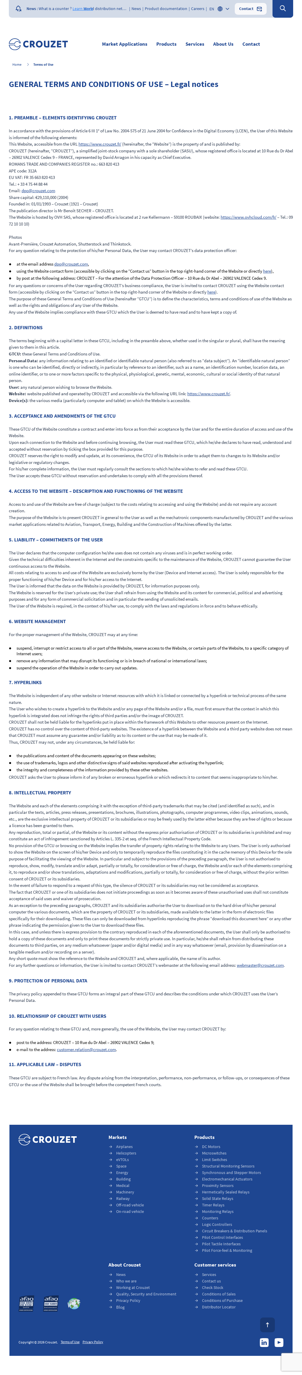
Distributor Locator (219, 1307)
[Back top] (267, 1325)
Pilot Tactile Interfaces (221, 1243)
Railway (123, 1198)
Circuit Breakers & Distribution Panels (234, 1231)
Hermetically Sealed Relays (226, 1192)
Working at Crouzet (133, 1287)
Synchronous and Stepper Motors (231, 1172)
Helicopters (126, 1153)
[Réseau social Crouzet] (264, 1342)
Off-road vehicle (130, 1205)
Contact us (211, 1281)
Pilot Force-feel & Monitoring (227, 1250)
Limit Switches (214, 1159)
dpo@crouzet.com (38, 191)
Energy (122, 1172)
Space (121, 1166)
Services (209, 1274)
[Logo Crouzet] (38, 44)
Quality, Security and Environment (146, 1294)
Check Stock (212, 1287)
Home (17, 64)
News (121, 1274)
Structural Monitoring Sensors (228, 1166)
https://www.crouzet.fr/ (99, 144)
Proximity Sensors (218, 1185)
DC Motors (211, 1146)
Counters (210, 1218)
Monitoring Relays (218, 1211)
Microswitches (214, 1153)
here (267, 271)
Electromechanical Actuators (227, 1179)
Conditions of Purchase (222, 1300)
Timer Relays (213, 1205)
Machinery (125, 1192)
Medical (122, 1185)
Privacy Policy (128, 1300)
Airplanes (124, 1146)
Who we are (126, 1281)
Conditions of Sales (219, 1294)
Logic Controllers (217, 1224)
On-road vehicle (130, 1211)
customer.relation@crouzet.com (86, 1050)
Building (123, 1179)
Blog (120, 1307)
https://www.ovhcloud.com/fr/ (248, 217)
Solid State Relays (217, 1198)
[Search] (283, 9)
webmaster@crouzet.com (260, 965)
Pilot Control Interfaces (222, 1237)
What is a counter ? (55, 8)
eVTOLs (122, 1159)
